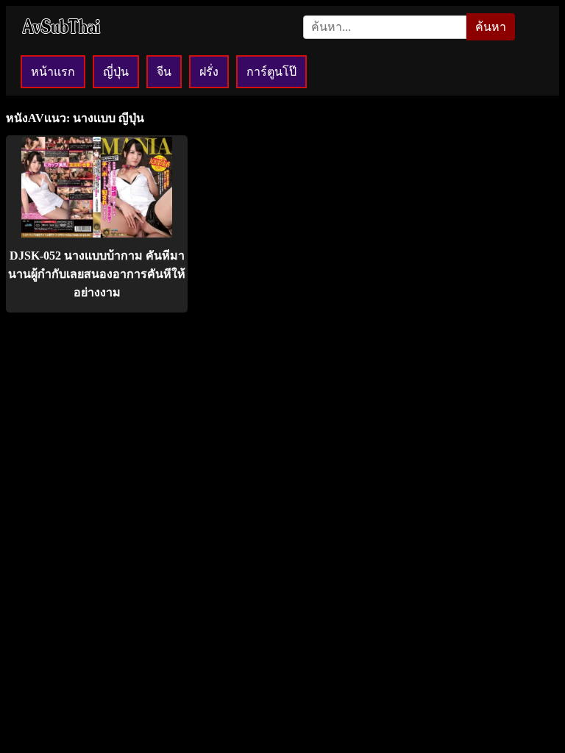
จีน (164, 71)
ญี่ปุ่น (116, 71)
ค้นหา (490, 27)
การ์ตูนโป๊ (271, 71)
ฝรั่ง (208, 71)
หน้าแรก (53, 71)
